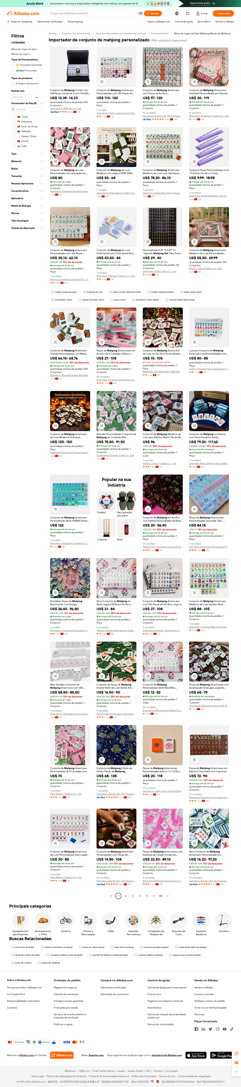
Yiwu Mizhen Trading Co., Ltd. (66, 794)
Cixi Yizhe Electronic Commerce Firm (209, 546)
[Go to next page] (168, 896)
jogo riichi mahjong (124, 947)
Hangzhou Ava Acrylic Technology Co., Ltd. (163, 116)
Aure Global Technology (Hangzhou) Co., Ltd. (117, 713)
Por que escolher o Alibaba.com (24, 987)
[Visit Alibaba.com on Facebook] (196, 1029)
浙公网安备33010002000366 (178, 1081)
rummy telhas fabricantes (182, 300)
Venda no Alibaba (203, 987)
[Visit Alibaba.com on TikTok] (232, 1029)
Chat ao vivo (154, 994)
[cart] (188, 14)
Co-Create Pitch (16, 994)
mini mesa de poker (24, 947)
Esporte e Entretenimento (76, 33)
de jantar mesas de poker (27, 955)
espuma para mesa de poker (187, 955)
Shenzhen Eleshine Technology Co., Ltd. (117, 379)
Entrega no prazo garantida (68, 1001)
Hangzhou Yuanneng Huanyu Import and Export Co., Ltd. (70, 191)
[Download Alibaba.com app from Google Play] (222, 1055)
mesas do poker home (93, 300)
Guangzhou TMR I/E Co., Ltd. (65, 108)
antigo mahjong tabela (162, 292)
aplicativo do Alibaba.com (167, 1055)
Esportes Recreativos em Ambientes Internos (121, 33)
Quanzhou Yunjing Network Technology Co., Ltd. (209, 195)
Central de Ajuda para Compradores (167, 987)
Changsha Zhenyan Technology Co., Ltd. (163, 630)
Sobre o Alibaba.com (19, 980)
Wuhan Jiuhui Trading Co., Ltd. (205, 268)
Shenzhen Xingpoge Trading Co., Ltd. (209, 116)
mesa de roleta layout (93, 947)
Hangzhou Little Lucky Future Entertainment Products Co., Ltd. (117, 113)
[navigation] (26, 465)
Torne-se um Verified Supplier (210, 1007)
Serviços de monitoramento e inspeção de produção (70, 1016)
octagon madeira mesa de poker (66, 955)
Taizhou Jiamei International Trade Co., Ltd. (117, 630)
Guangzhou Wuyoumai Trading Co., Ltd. (163, 710)
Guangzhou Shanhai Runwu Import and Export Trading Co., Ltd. (70, 452)
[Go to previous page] (111, 896)
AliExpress (70, 1071)
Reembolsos (154, 1007)
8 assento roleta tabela (147, 300)
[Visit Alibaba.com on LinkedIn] (203, 1029)
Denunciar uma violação (160, 1024)
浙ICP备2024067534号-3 (210, 1081)
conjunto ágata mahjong (150, 955)
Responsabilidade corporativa (23, 1001)
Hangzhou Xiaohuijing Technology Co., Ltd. (163, 193)
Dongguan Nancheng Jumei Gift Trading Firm (209, 705)
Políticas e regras (63, 1024)
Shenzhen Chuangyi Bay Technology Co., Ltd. (209, 627)
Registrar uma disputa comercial (165, 1001)
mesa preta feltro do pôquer (193, 947)
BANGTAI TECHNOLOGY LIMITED (161, 371)
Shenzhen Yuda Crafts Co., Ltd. (159, 271)
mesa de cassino (23, 963)
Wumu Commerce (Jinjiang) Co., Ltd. (70, 279)
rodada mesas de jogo (65, 292)
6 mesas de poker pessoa (156, 947)
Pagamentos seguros (65, 987)
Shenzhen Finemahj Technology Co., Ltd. (70, 630)
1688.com (84, 1071)
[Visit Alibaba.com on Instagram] (217, 1029)
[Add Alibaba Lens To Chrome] (62, 1055)
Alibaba (53, 33)
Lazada (120, 1071)
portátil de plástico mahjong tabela (110, 955)
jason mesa (120, 300)
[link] (236, 1053)
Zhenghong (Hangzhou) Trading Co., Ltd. (117, 193)
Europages (172, 1071)
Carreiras (12, 1007)
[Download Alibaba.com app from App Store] (196, 1055)
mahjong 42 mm (95, 292)
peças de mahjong (51, 963)
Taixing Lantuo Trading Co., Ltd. (159, 463)
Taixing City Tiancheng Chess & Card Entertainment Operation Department (163, 546)
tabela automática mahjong (58, 947)
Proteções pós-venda (66, 1007)
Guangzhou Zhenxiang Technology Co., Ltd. (70, 713)
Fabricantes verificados (113, 987)
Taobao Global (135, 1071)
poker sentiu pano (193, 292)
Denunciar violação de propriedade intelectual (166, 1016)
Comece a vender (204, 994)
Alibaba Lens (26, 1055)
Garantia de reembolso (66, 994)
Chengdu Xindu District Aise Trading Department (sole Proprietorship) (209, 463)
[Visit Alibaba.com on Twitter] (210, 1029)
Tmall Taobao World (103, 1071)
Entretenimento (160, 33)
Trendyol (158, 1071)
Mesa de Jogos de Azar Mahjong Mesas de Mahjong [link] (202, 33)
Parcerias (199, 1014)
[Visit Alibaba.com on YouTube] (224, 1029)
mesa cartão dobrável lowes (127, 292)
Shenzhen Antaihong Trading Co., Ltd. (70, 543)
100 (161, 896)
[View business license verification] (152, 1081)
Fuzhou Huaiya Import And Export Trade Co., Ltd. (209, 368)
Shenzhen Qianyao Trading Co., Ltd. (116, 275)
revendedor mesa (63, 300)
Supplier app (96, 1055)
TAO (148, 1071)
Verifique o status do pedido (209, 1001)
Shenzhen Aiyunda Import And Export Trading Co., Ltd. (70, 375)
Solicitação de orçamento (115, 994)
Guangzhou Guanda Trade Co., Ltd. (115, 455)
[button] (140, 13)
